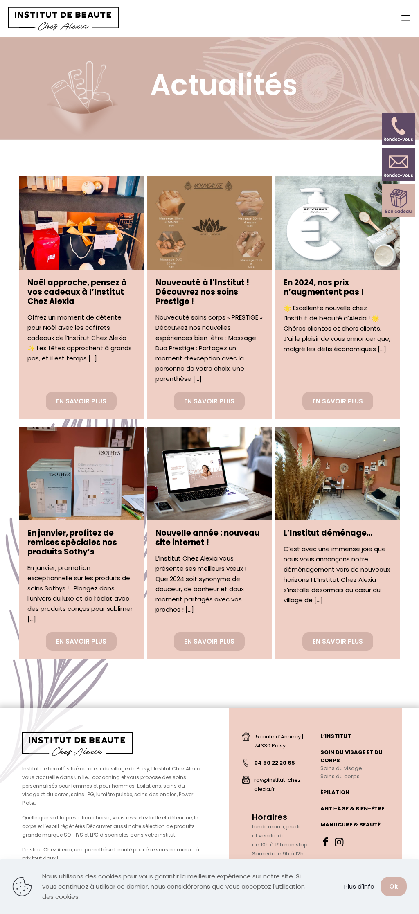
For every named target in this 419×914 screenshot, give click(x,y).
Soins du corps (340, 776)
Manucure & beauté (350, 824)
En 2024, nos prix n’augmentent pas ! (324, 287)
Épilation (334, 792)
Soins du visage (341, 768)
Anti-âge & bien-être (352, 809)
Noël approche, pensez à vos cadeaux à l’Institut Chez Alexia (77, 292)
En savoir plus (81, 401)
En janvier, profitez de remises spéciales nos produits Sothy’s (72, 542)
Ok (393, 886)
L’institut (335, 736)
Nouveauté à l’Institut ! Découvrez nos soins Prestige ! (202, 292)
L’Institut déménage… (328, 532)
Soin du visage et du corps (351, 756)
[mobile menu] (406, 18)
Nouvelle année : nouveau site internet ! (207, 537)
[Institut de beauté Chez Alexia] (63, 18)
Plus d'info (359, 886)
